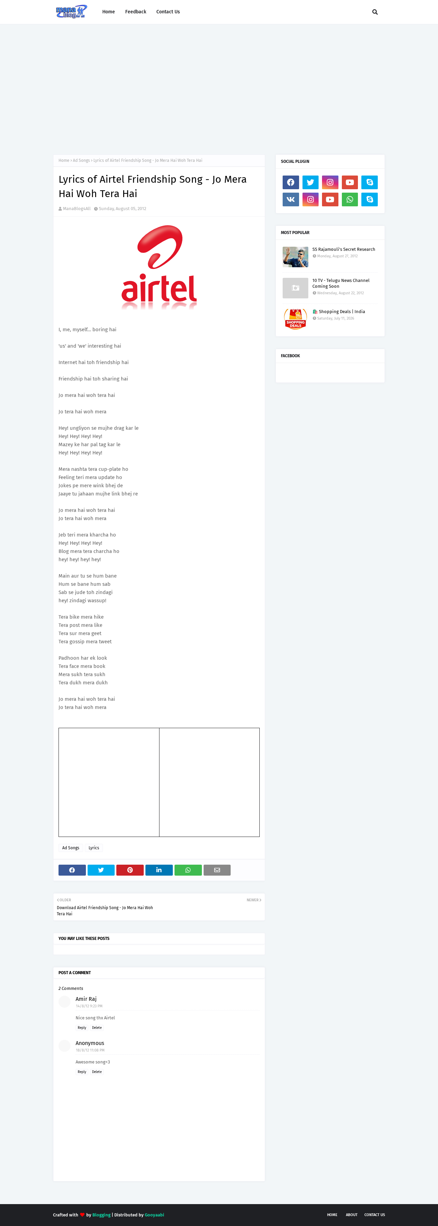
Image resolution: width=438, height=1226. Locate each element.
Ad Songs (81, 160)
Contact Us (374, 1215)
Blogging (101, 1214)
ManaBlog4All (77, 208)
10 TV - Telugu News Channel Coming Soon (341, 283)
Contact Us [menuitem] (168, 12)
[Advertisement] (219, 82)
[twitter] (310, 182)
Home (64, 160)
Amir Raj (86, 999)
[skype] (369, 182)
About (352, 1215)
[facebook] (291, 182)
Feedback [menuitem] (135, 12)
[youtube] (350, 182)
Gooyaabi (154, 1214)
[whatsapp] (350, 199)
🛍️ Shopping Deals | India (338, 311)
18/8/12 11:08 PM (90, 1050)
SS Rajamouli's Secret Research (343, 249)
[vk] (291, 199)
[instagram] (330, 182)
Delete (97, 1028)
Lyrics (94, 848)
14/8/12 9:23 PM (89, 1006)
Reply (82, 1028)
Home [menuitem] (108, 12)
